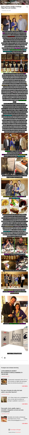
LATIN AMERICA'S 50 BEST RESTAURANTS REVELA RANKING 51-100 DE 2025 (12, 372)
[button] (27, 7)
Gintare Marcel (18, 432)
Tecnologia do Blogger (15, 429)
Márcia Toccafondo (12, 2)
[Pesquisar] (27, 3)
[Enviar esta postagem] (5, 358)
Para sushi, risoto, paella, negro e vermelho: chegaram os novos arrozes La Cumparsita (12, 410)
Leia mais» (25, 386)
